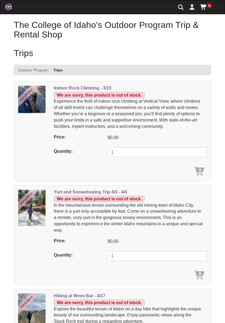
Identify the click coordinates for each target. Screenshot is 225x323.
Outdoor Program (33, 70)
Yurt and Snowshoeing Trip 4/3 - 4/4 (90, 192)
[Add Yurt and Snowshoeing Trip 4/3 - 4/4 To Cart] (200, 275)
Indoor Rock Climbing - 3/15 (82, 88)
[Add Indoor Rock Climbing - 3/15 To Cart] (200, 172)
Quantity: (63, 151)
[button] (192, 7)
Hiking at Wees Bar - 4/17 (79, 295)
